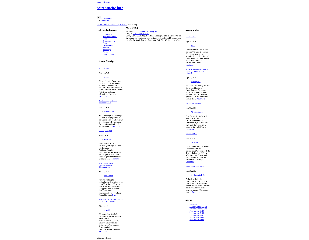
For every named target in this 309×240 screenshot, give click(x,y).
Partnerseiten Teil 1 (197, 211)
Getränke (194, 142)
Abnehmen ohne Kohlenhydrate (195, 166)
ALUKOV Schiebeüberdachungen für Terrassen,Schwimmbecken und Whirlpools (197, 71)
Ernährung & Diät (197, 175)
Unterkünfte (107, 34)
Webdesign (107, 50)
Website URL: (131, 31)
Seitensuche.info (110, 8)
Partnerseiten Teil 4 (197, 217)
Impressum (194, 204)
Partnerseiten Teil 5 (197, 220)
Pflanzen (106, 47)
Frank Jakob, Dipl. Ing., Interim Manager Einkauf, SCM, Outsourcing (111, 200)
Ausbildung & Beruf (118, 25)
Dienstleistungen (109, 41)
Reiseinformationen (110, 37)
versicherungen (108, 54)
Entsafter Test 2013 (191, 134)
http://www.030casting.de (147, 31)
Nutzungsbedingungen (198, 207)
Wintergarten (195, 82)
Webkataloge (107, 45)
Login (99, 2)
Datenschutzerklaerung (198, 209)
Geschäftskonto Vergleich (193, 103)
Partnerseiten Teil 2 (197, 213)
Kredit (105, 52)
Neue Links (105, 20)
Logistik (107, 210)
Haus (105, 43)
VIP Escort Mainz (104, 68)
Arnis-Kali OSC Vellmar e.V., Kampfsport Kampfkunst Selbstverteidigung (107, 165)
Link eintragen (106, 18)
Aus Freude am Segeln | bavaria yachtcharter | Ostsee (108, 102)
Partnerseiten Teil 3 (197, 215)
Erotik (106, 77)
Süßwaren (108, 139)
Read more (103, 96)
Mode (105, 39)
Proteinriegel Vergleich (105, 131)
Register (106, 2)
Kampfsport (108, 176)
